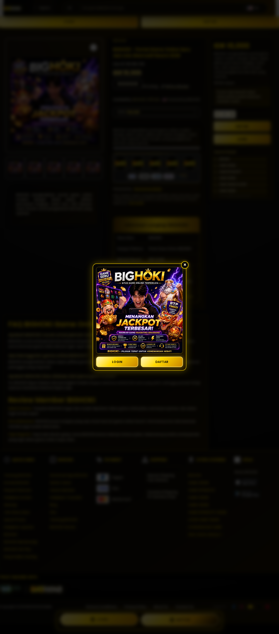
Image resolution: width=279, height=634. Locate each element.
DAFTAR (161, 362)
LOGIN (117, 362)
